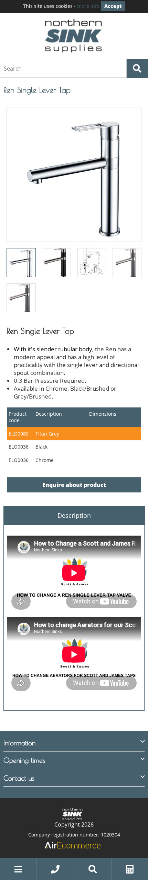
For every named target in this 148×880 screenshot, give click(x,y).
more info (88, 6)
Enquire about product (74, 485)
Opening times (24, 760)
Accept (112, 6)
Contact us (18, 778)
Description (74, 515)
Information (19, 743)
